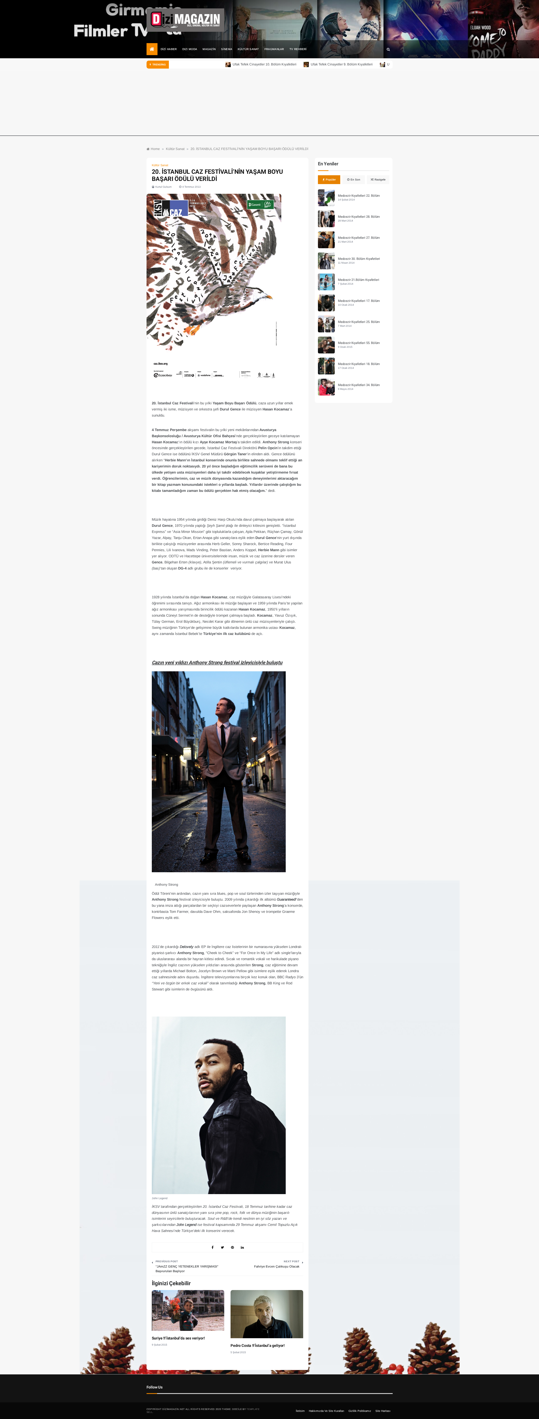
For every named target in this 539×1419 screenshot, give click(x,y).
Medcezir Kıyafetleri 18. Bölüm (359, 364)
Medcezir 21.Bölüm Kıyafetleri (358, 279)
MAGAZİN (209, 49)
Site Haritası (383, 1410)
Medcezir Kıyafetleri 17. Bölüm (359, 301)
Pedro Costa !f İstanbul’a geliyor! (258, 1346)
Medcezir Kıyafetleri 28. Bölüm (359, 216)
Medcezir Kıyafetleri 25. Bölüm (359, 322)
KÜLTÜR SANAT (248, 49)
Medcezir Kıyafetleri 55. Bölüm (359, 343)
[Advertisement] (269, 106)
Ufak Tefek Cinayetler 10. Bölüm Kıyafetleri (228, 64)
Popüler (331, 179)
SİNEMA (226, 49)
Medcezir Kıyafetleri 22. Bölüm (359, 195)
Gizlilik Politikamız (359, 1410)
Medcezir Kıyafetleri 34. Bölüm (359, 385)
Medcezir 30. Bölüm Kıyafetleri (359, 258)
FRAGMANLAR (274, 49)
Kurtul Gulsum (163, 186)
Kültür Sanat (160, 165)
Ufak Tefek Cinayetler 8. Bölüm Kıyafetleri (381, 64)
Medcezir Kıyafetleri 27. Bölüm (359, 237)
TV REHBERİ (298, 49)
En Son (355, 179)
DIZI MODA (189, 49)
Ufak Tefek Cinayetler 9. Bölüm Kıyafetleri (305, 64)
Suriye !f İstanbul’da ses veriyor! (178, 1338)
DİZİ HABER (169, 49)
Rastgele (380, 179)
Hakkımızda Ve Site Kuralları (326, 1410)
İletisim (300, 1410)
